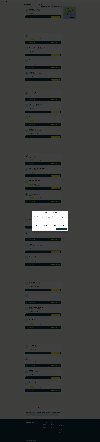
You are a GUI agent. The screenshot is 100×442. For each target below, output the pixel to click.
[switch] (45, 225)
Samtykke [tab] (36, 212)
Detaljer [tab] (46, 212)
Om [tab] (63, 212)
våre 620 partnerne (37, 216)
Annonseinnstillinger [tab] (54, 212)
